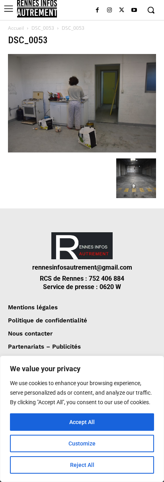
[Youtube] (134, 10)
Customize (82, 443)
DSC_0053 (42, 28)
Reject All (82, 465)
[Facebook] (97, 10)
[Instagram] (109, 10)
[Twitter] (121, 10)
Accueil (16, 28)
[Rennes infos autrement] (37, 8)
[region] (82, 419)
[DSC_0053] (82, 150)
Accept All (82, 422)
